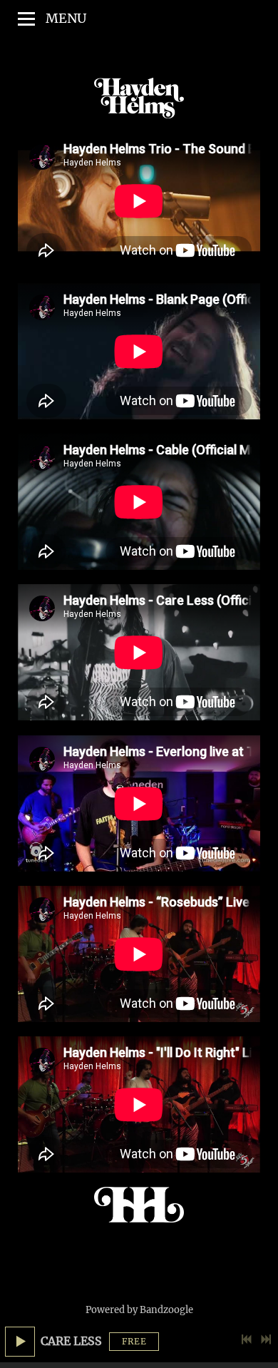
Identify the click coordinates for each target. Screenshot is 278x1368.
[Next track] (265, 1339)
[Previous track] (246, 1339)
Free (134, 1341)
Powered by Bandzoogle (139, 1310)
